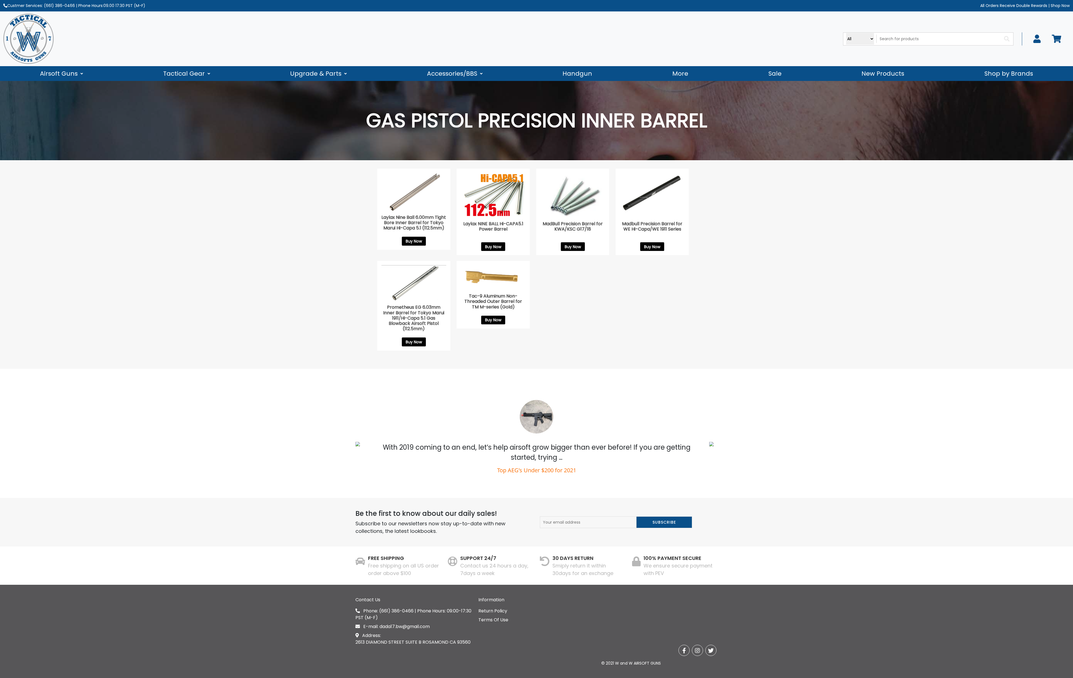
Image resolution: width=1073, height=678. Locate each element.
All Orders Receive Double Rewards (1013, 5)
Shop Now (1060, 5)
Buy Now (414, 241)
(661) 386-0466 (59, 5)
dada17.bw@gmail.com (404, 626)
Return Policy (492, 611)
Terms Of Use (493, 620)
